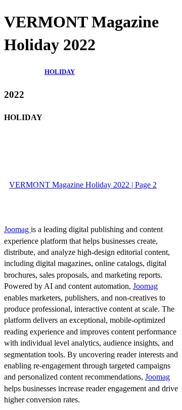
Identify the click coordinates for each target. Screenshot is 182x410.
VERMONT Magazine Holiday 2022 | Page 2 (83, 184)
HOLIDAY (59, 72)
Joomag (17, 229)
